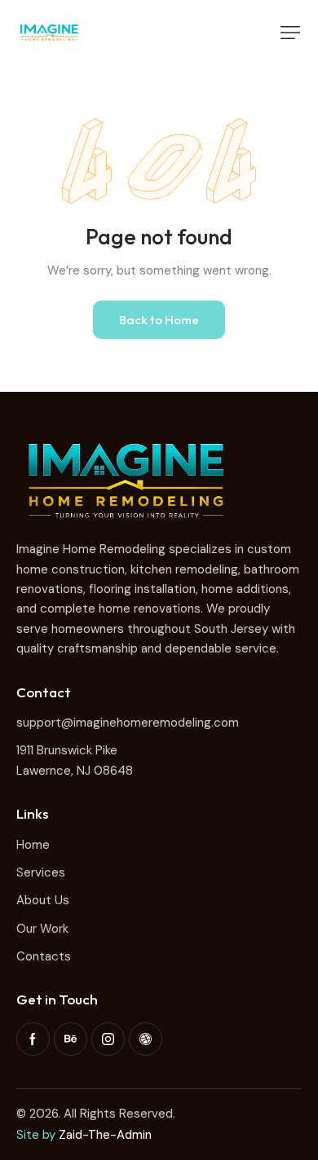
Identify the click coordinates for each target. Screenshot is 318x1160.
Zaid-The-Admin (105, 1135)
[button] (290, 32)
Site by (35, 1135)
